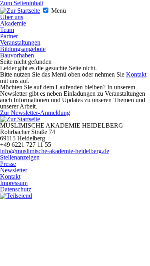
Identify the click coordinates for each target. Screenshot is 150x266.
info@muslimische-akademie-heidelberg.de (54, 151)
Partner (9, 36)
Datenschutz (15, 189)
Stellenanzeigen (20, 157)
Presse (8, 163)
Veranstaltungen (20, 42)
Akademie (13, 23)
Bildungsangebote (23, 48)
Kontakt (136, 74)
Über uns (11, 17)
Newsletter (13, 170)
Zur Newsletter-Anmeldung (35, 112)
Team (7, 29)
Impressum (14, 182)
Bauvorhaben (17, 55)
